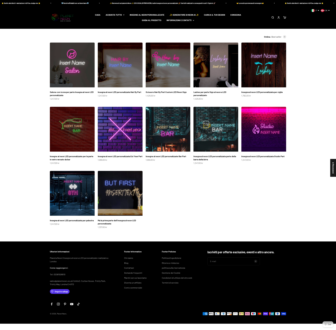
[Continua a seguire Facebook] (51, 304)
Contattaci (129, 268)
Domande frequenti (133, 273)
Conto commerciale (133, 287)
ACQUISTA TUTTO (114, 15)
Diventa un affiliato (132, 282)
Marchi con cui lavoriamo (135, 278)
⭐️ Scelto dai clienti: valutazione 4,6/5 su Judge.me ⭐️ (267, 3)
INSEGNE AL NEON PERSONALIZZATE (147, 15)
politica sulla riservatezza (173, 268)
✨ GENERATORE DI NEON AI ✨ (184, 15)
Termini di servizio (170, 282)
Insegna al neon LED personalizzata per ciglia (262, 92)
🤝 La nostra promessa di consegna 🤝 (213, 3)
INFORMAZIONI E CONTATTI (179, 20)
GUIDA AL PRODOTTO (151, 20)
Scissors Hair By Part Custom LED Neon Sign (166, 92)
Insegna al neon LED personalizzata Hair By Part (119, 92)
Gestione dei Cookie (171, 273)
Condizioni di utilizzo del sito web (177, 278)
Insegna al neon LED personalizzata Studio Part (263, 156)
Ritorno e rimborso (170, 263)
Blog (126, 263)
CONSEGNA (235, 15)
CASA (97, 15)
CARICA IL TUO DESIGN (214, 15)
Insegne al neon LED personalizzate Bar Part (166, 156)
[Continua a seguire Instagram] (58, 304)
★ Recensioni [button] (333, 168)
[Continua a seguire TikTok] (78, 304)
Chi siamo (128, 258)
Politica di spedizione (171, 258)
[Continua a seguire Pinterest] (65, 304)
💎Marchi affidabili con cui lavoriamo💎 (38, 3)
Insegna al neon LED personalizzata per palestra (72, 220)
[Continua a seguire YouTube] (72, 304)
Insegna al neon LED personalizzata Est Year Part (120, 156)
